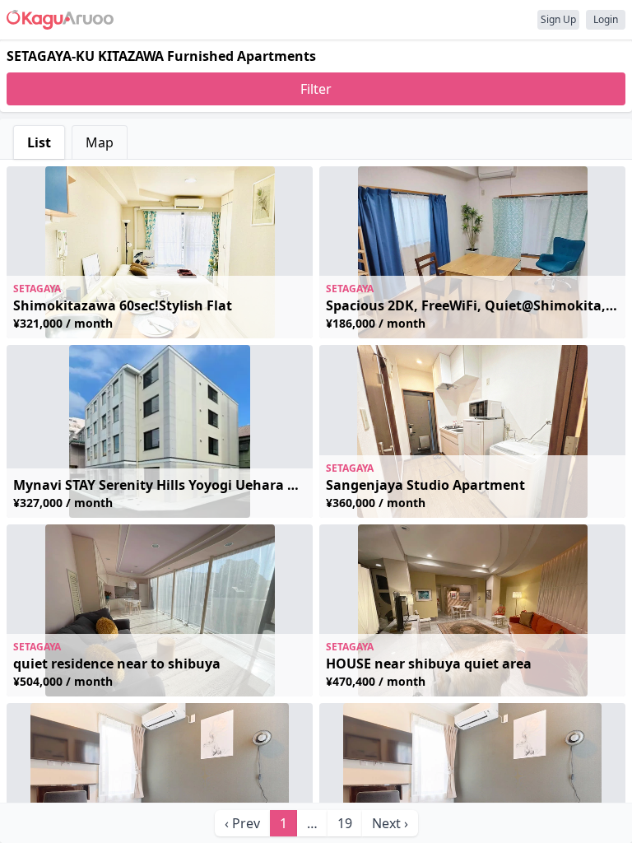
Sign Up (558, 19)
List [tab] (39, 142)
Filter (316, 89)
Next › (390, 823)
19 (344, 823)
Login (605, 19)
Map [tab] (100, 142)
